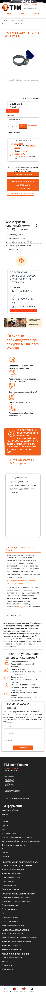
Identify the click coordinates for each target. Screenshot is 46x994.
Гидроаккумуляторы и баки (12, 949)
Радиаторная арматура (10, 921)
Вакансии (5, 853)
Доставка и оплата (9, 833)
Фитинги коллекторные (10, 889)
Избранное (14, 990)
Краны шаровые (8, 881)
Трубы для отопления (10, 905)
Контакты (5, 856)
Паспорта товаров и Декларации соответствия (23, 184)
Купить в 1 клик (32, 125)
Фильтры (5, 961)
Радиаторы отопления (10, 913)
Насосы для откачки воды (11, 945)
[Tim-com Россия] (12, 7)
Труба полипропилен (9, 909)
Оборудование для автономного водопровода (19, 937)
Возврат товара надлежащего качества (17, 837)
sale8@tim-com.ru (25, 306)
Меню (9, 13)
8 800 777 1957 (30, 5)
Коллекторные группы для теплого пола (17, 866)
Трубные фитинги (8, 965)
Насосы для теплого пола (11, 873)
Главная (5, 992)
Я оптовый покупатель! (23, 174)
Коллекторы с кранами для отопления (16, 897)
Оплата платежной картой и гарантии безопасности (21, 841)
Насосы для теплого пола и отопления (16, 941)
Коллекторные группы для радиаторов (16, 901)
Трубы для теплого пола (11, 877)
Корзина (23, 990)
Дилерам (36, 13)
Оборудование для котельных (13, 925)
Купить (23, 126)
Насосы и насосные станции (12, 934)
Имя (9, 726)
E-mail (10, 740)
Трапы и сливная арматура (12, 957)
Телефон (11, 733)
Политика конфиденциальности (13, 845)
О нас (4, 829)
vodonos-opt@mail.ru (31, 7)
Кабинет (32, 992)
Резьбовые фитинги (9, 885)
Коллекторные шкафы (10, 917)
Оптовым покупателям (10, 849)
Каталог (5, 818)
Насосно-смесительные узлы (13, 870)
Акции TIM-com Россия (10, 810)
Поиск (22, 13)
